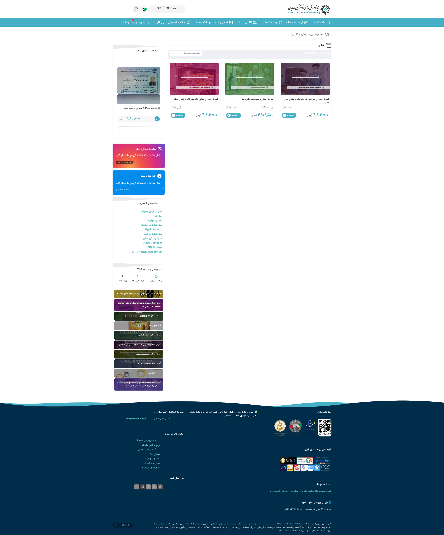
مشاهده (290, 115)
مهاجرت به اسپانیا (152, 463)
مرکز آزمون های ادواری (149, 450)
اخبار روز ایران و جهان (152, 212)
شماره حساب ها (323, 491)
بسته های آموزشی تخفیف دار (284, 491)
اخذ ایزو (158, 216)
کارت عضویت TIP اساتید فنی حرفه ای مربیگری (142, 110)
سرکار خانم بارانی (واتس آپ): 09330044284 (148, 419)
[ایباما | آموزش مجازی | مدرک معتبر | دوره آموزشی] (305, 9)
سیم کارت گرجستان (152, 239)
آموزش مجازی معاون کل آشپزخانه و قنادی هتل (196, 99)
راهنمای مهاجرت (154, 221)
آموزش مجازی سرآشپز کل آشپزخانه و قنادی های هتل (306, 101)
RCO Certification (150, 468)
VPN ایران (321, 509)
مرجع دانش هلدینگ (150, 445)
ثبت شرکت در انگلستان (151, 225)
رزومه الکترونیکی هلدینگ (148, 441)
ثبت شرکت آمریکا (153, 230)
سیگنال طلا (155, 454)
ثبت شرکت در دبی (153, 234)
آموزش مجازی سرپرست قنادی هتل (257, 99)
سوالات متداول (307, 491)
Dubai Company (152, 243)
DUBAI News (154, 248)
